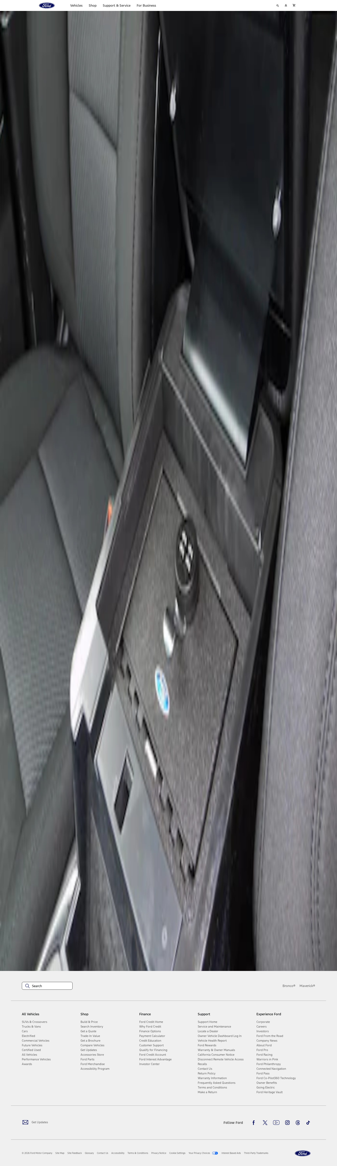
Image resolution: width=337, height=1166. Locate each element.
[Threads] (297, 1122)
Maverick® (307, 986)
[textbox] (47, 986)
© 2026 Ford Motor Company (37, 1153)
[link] (59, 1153)
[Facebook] (254, 1122)
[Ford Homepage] (302, 1153)
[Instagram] (287, 1122)
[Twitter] (265, 1122)
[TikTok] (308, 1122)
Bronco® (289, 986)
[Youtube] (276, 1122)
